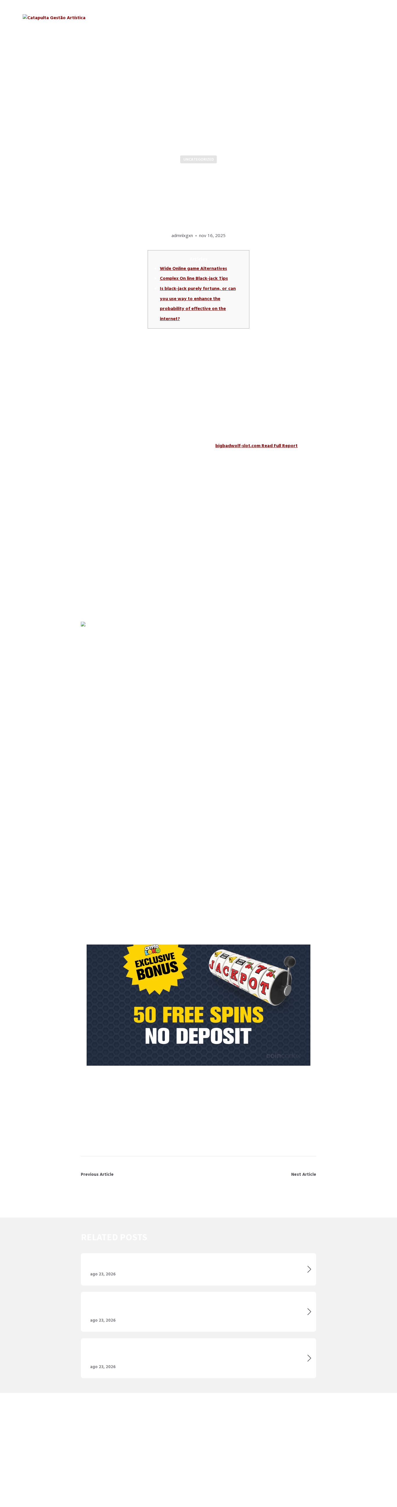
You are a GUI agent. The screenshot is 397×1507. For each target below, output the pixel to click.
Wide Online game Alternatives (193, 268)
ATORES (238, 17)
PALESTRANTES (302, 17)
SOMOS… (209, 17)
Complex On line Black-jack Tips (194, 278)
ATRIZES (266, 17)
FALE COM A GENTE (351, 17)
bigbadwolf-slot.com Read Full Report (256, 445)
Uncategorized (198, 159)
